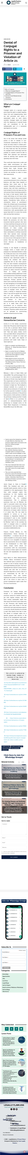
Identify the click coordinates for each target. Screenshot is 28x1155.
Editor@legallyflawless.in (17, 1130)
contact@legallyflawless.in (17, 1125)
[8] (7, 559)
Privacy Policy (21, 1139)
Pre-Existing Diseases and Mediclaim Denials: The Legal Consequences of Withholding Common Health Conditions (13, 809)
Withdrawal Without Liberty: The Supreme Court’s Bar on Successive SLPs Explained (13, 793)
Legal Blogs (7, 39)
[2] (4, 694)
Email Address (6, 952)
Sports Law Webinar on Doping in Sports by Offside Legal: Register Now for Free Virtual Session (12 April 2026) (9, 1052)
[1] (4, 682)
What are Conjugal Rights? (13, 91)
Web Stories (5, 991)
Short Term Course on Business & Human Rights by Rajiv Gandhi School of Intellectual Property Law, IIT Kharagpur (9, 1063)
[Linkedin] (11, 1029)
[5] (26, 484)
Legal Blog (5, 749)
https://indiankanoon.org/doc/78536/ (16, 726)
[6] (21, 510)
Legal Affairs (5, 748)
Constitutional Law (17, 746)
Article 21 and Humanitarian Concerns (13, 96)
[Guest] (5, 65)
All (19, 762)
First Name (5, 957)
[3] (20, 391)
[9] (4, 639)
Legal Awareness (15, 748)
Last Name (5, 962)
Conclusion (9, 99)
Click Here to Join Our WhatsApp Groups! (14, 756)
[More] (24, 69)
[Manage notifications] (24, 1152)
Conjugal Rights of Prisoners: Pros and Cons (15, 93)
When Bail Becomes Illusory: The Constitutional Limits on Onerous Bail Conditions (13, 776)
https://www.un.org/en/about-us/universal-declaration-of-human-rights (15, 720)
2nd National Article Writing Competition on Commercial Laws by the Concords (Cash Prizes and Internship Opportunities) (10, 1090)
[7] (10, 535)
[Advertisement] (14, 22)
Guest (9, 64)
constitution (6, 746)
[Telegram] (21, 1029)
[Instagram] (16, 1029)
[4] (9, 399)
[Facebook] (7, 1029)
